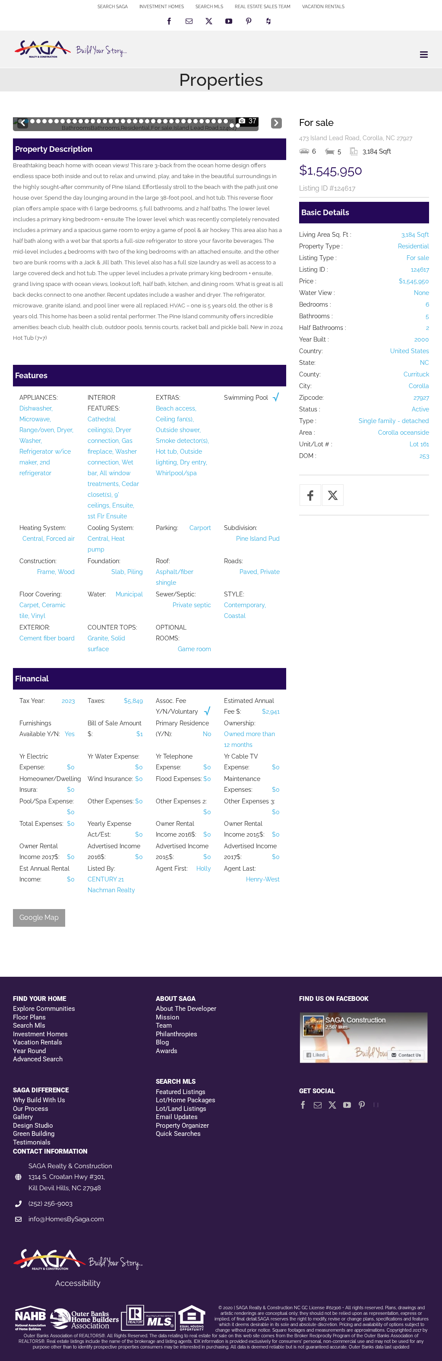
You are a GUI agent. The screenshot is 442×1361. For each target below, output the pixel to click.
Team (164, 1025)
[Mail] (318, 1105)
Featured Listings (180, 1092)
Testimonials (32, 1142)
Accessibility (78, 1283)
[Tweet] (332, 495)
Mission (167, 1017)
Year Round (29, 1051)
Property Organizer (182, 1125)
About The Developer (186, 1009)
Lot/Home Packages (185, 1100)
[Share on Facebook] (310, 495)
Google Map (39, 917)
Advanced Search (38, 1059)
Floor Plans (29, 1017)
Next (276, 121)
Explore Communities (44, 1009)
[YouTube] (347, 1105)
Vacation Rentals (37, 1042)
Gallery (23, 1117)
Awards (166, 1051)
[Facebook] (303, 1105)
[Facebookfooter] (364, 1016)
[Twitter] (332, 1105)
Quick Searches (178, 1134)
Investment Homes (40, 1034)
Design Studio (33, 1125)
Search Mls (29, 1025)
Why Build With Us (39, 1100)
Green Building (33, 1134)
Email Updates (177, 1117)
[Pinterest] (362, 1105)
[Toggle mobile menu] (424, 54)
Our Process (30, 1109)
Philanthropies (176, 1034)
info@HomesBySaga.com (66, 1219)
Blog (162, 1042)
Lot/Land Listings (181, 1109)
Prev (22, 121)
